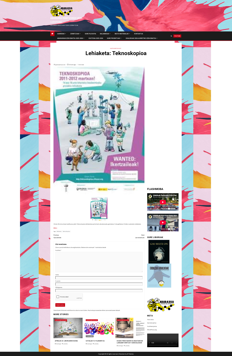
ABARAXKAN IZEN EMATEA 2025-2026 (70, 38)
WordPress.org (152, 329)
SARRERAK (61, 34)
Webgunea (58, 287)
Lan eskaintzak (139, 236)
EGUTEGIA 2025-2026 (96, 38)
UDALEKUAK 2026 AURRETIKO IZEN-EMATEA (141, 38)
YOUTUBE (177, 36)
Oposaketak (57, 236)
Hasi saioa (150, 319)
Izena (57, 274)
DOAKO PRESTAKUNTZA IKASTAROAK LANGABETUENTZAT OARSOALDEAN (130, 342)
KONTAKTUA (138, 34)
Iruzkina (58, 250)
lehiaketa (59, 231)
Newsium (122, 354)
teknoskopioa (66, 231)
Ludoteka (65, 343)
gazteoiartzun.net (115, 48)
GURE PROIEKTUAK (113, 38)
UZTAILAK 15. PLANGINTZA (95, 341)
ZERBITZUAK (74, 34)
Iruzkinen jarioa (152, 326)
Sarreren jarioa (151, 323)
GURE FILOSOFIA (90, 34)
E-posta (57, 281)
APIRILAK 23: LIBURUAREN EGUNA (66, 341)
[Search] (171, 36)
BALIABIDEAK (104, 34)
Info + (55, 228)
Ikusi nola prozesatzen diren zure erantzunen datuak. (104, 310)
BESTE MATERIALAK (122, 34)
